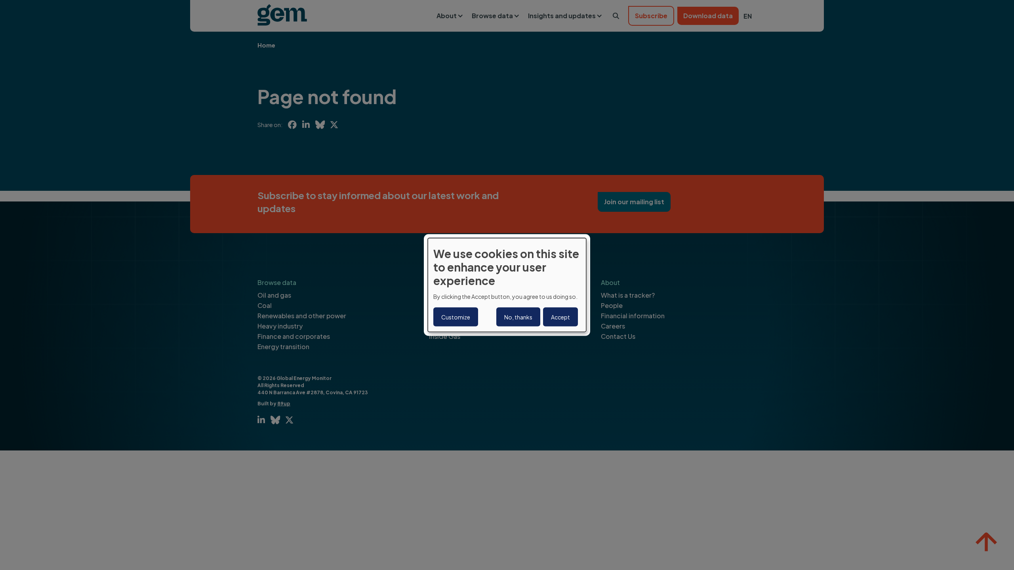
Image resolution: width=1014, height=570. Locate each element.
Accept (560, 316)
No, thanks (518, 316)
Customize (455, 316)
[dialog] (507, 285)
